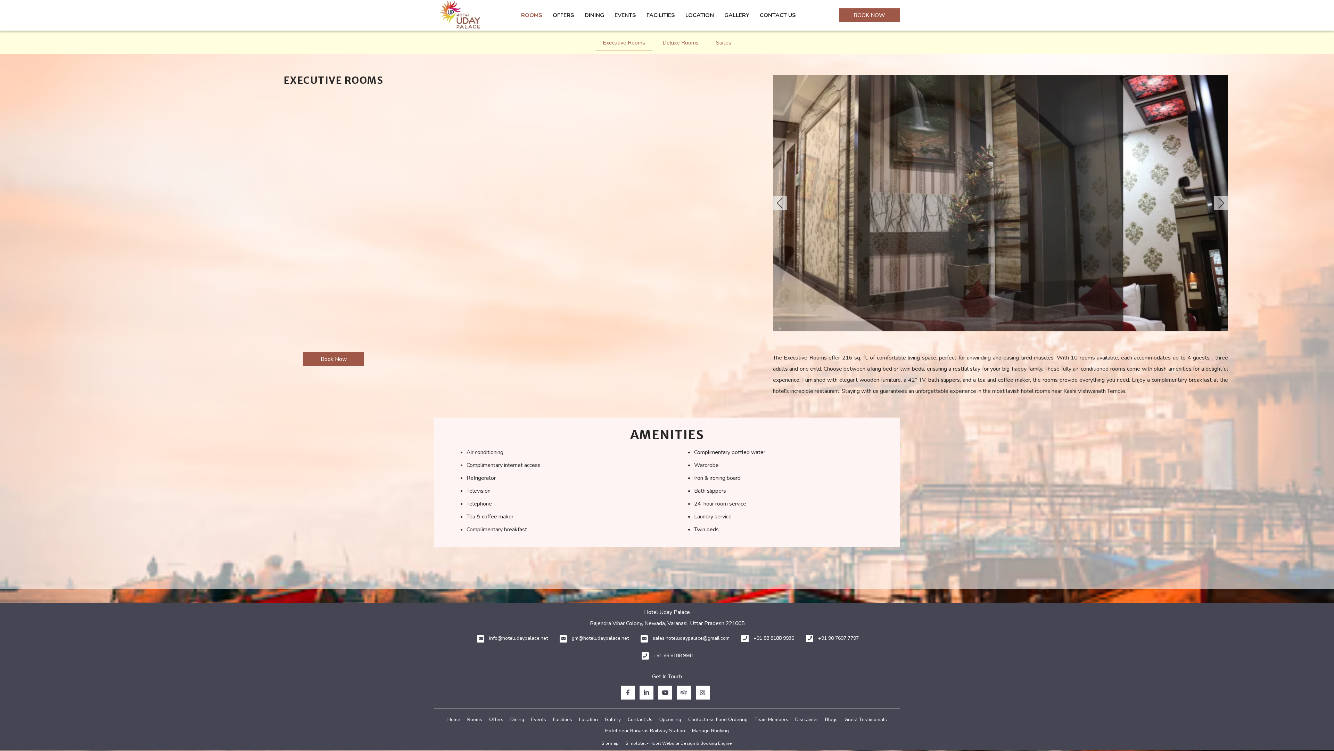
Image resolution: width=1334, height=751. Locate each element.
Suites (723, 43)
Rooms (531, 15)
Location (699, 15)
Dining (594, 15)
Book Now (869, 15)
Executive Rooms (624, 43)
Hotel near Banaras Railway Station (645, 730)
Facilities (661, 15)
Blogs (831, 719)
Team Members (771, 719)
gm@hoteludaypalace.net (600, 638)
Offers (563, 15)
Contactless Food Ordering (718, 719)
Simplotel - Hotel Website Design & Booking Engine (679, 743)
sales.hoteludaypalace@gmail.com (691, 638)
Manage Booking (710, 730)
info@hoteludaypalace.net (518, 638)
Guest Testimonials (866, 719)
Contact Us (778, 15)
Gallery (736, 15)
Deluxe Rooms (680, 43)
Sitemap (610, 743)
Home (453, 719)
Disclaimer (806, 719)
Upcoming (670, 719)
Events (625, 15)
